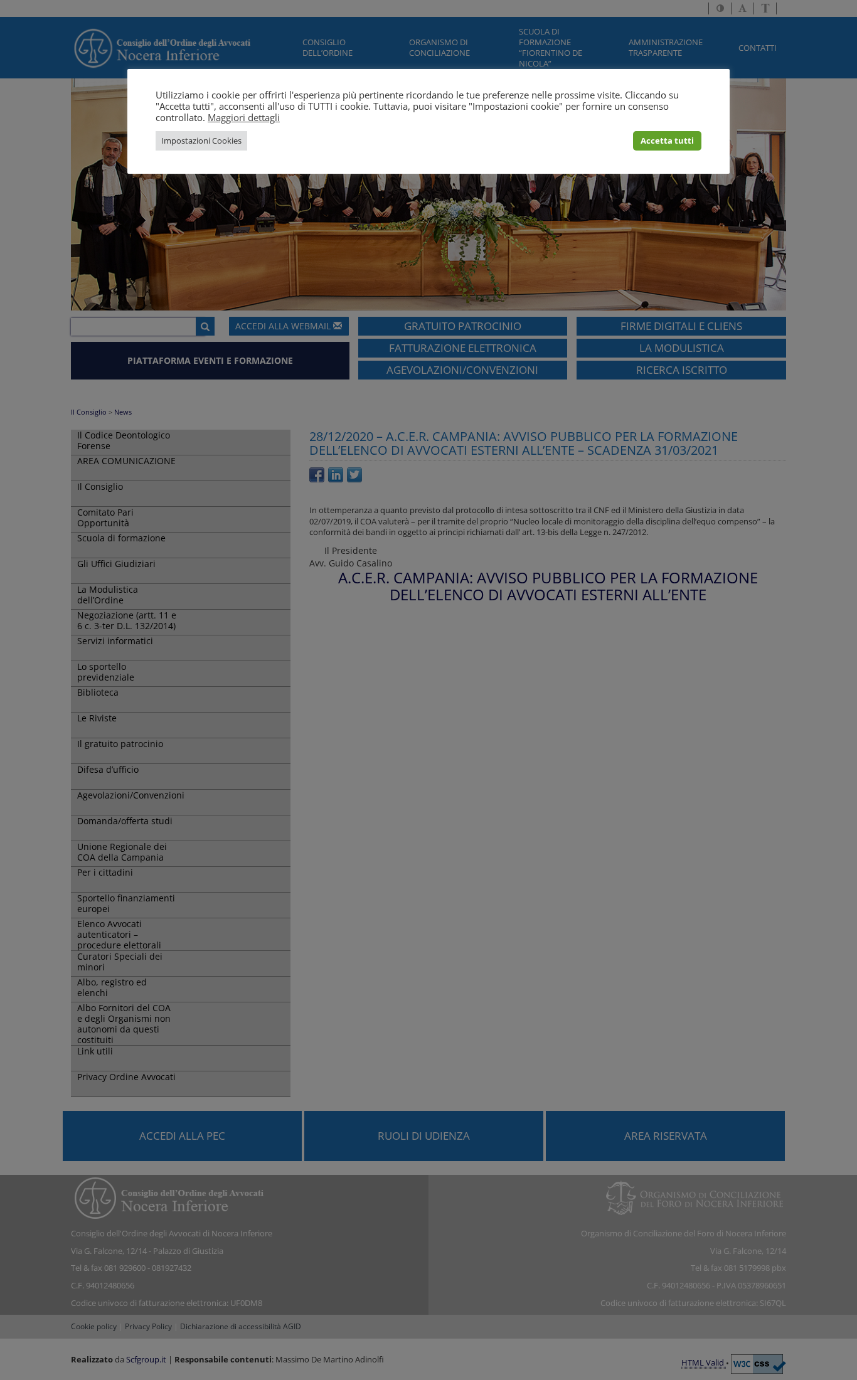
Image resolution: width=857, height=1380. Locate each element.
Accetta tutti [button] (667, 140)
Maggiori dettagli (244, 117)
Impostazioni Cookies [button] (201, 140)
